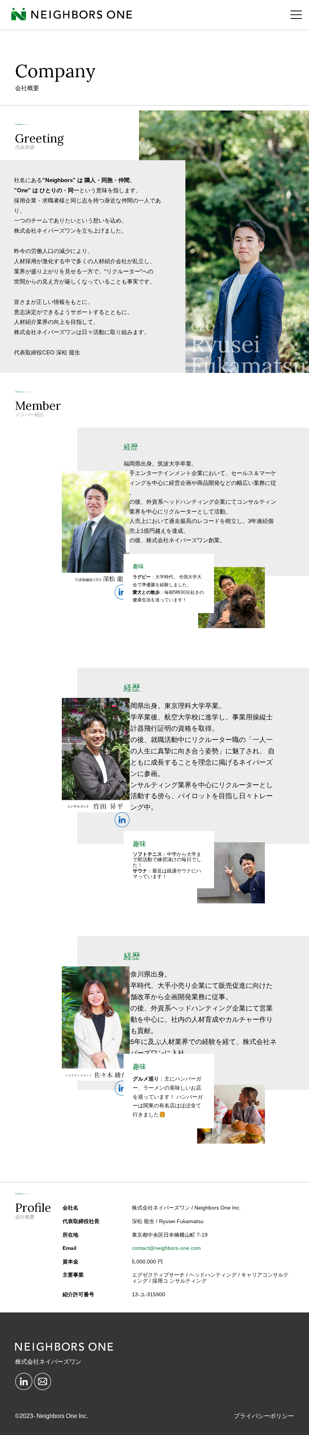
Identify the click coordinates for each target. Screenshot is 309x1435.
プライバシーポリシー (264, 1416)
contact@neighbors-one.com (166, 1248)
